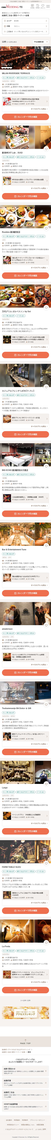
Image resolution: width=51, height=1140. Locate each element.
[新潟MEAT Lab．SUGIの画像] (25, 137)
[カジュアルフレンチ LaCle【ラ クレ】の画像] (25, 375)
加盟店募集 (40, 1125)
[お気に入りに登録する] (46, 69)
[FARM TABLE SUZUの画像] (25, 851)
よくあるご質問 (40, 1129)
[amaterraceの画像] (25, 613)
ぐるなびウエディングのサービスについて (19, 1129)
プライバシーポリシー (37, 1120)
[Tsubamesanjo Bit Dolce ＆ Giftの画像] (25, 693)
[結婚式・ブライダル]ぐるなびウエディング (16, 1049)
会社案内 (9, 1120)
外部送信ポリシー (13, 1125)
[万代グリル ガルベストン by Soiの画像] (25, 296)
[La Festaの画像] (25, 931)
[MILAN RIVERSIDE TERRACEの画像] (25, 58)
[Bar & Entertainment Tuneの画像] (25, 534)
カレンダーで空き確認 (27, 117)
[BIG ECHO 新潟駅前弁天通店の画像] (25, 454)
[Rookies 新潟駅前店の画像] (25, 216)
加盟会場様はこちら (27, 1125)
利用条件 (25, 1120)
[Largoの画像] (25, 772)
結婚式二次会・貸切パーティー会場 (13, 1052)
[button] (25, 1071)
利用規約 (17, 1120)
